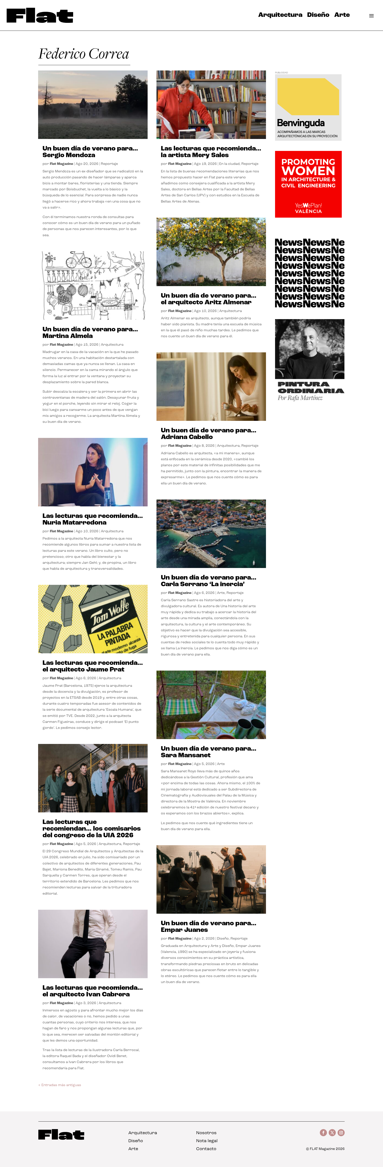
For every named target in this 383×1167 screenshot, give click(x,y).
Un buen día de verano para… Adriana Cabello (208, 434)
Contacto (206, 1149)
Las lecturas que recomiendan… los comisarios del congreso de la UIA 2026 (92, 829)
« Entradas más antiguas (59, 1085)
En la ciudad (229, 164)
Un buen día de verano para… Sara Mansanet (208, 752)
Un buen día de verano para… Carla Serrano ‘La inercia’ (208, 581)
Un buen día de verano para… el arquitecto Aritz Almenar (208, 299)
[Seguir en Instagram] (341, 1132)
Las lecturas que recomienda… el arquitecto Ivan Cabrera (93, 991)
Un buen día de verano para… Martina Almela (90, 333)
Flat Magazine (61, 164)
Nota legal (207, 1141)
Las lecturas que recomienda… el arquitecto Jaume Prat (93, 666)
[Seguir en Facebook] (323, 1132)
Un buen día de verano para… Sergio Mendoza (90, 152)
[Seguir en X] (332, 1132)
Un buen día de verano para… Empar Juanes (208, 927)
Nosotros (206, 1133)
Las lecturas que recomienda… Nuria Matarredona (93, 519)
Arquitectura (280, 16)
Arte (342, 16)
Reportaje (109, 164)
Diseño (318, 16)
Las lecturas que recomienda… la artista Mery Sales (211, 152)
